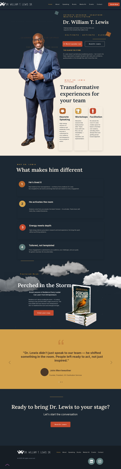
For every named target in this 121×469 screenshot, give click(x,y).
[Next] (111, 362)
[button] (72, 44)
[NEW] (91, 461)
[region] (60, 187)
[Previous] (9, 362)
